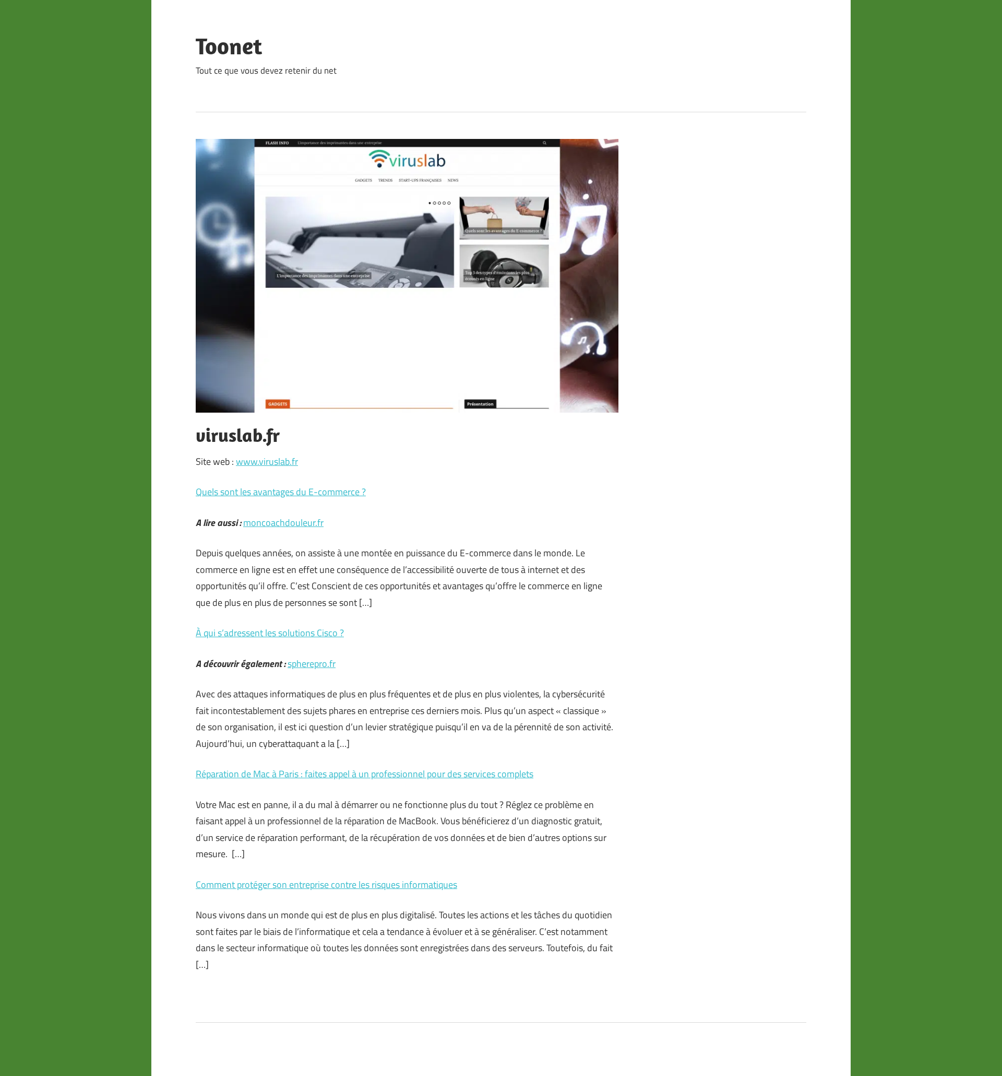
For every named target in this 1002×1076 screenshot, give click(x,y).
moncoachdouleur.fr (283, 523)
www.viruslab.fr (267, 461)
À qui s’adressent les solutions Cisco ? (270, 633)
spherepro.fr (312, 664)
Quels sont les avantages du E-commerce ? (281, 492)
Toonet (229, 46)
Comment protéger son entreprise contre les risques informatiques (326, 885)
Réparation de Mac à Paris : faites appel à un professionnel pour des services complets (364, 774)
